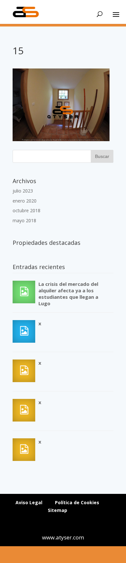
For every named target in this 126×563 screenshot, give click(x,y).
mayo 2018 (24, 220)
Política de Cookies (77, 502)
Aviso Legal (29, 502)
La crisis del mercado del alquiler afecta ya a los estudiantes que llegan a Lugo (68, 294)
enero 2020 (25, 201)
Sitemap (57, 510)
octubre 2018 (26, 210)
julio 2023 (23, 191)
